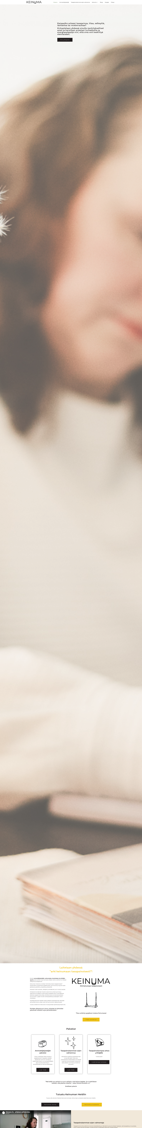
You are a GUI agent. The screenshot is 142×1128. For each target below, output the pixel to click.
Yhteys (112, 2)
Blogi (101, 2)
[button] (97, 2)
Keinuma (94, 2)
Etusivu (55, 2)
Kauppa (107, 2)
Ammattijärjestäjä (64, 2)
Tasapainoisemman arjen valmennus (80, 2)
